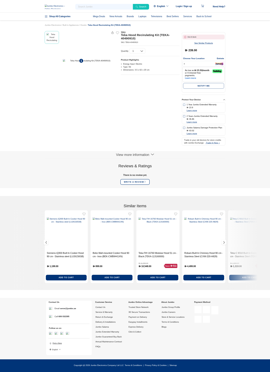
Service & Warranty (103, 312)
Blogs (164, 327)
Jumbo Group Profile (171, 307)
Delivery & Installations (105, 322)
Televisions (156, 16)
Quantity (124, 51)
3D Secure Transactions (139, 312)
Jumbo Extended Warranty (107, 332)
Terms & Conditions (170, 322)
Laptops (142, 16)
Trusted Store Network (138, 307)
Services (187, 16)
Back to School (204, 16)
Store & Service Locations (173, 317)
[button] (185, 6)
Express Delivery (136, 327)
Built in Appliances (71, 25)
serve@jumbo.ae (68, 308)
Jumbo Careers (168, 312)
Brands (130, 16)
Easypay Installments (138, 322)
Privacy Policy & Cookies (156, 365)
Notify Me (204, 86)
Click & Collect (135, 332)
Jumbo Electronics (53, 25)
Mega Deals (99, 16)
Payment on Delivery (138, 317)
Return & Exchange (104, 317)
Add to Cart (66, 277)
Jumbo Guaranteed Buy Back (108, 337)
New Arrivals (116, 16)
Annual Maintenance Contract (108, 341)
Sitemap (173, 365)
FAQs (97, 346)
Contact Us (100, 307)
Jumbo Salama (102, 327)
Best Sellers (173, 16)
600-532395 (63, 316)
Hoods (83, 25)
